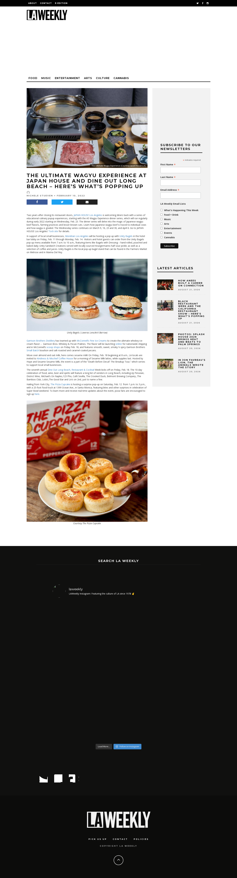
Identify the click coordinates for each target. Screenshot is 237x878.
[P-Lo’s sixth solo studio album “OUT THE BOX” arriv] (135, 671)
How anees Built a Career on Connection (191, 283)
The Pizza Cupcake (60, 384)
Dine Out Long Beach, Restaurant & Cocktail (70, 369)
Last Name (168, 177)
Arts (88, 78)
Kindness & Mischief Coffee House (54, 358)
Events (168, 232)
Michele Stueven (40, 195)
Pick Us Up (98, 839)
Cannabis (121, 78)
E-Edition (61, 3)
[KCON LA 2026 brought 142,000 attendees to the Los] (102, 671)
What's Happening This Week (181, 210)
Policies (141, 839)
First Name (168, 164)
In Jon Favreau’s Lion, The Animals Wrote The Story (192, 364)
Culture (103, 78)
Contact (46, 3)
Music (46, 78)
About (32, 3)
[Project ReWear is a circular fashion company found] (168, 671)
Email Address (169, 190)
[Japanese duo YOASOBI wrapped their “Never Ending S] (68, 671)
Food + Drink (171, 214)
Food (33, 78)
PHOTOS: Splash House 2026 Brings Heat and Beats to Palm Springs (191, 339)
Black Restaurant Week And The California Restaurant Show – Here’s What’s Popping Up (191, 310)
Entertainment (67, 78)
